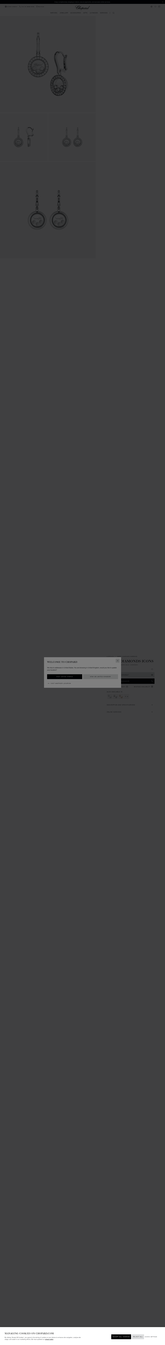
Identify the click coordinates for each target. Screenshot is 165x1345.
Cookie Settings (151, 1337)
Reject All (138, 1337)
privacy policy (49, 1339)
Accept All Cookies (121, 1337)
